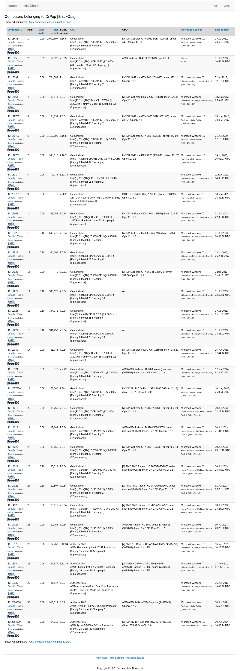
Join (216, 5)
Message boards (135, 657)
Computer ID (15, 29)
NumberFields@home (24, 6)
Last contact (222, 29)
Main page (101, 657)
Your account (117, 657)
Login (227, 5)
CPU (72, 29)
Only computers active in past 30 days (50, 22)
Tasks (20, 42)
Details (11, 42)
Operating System (191, 29)
